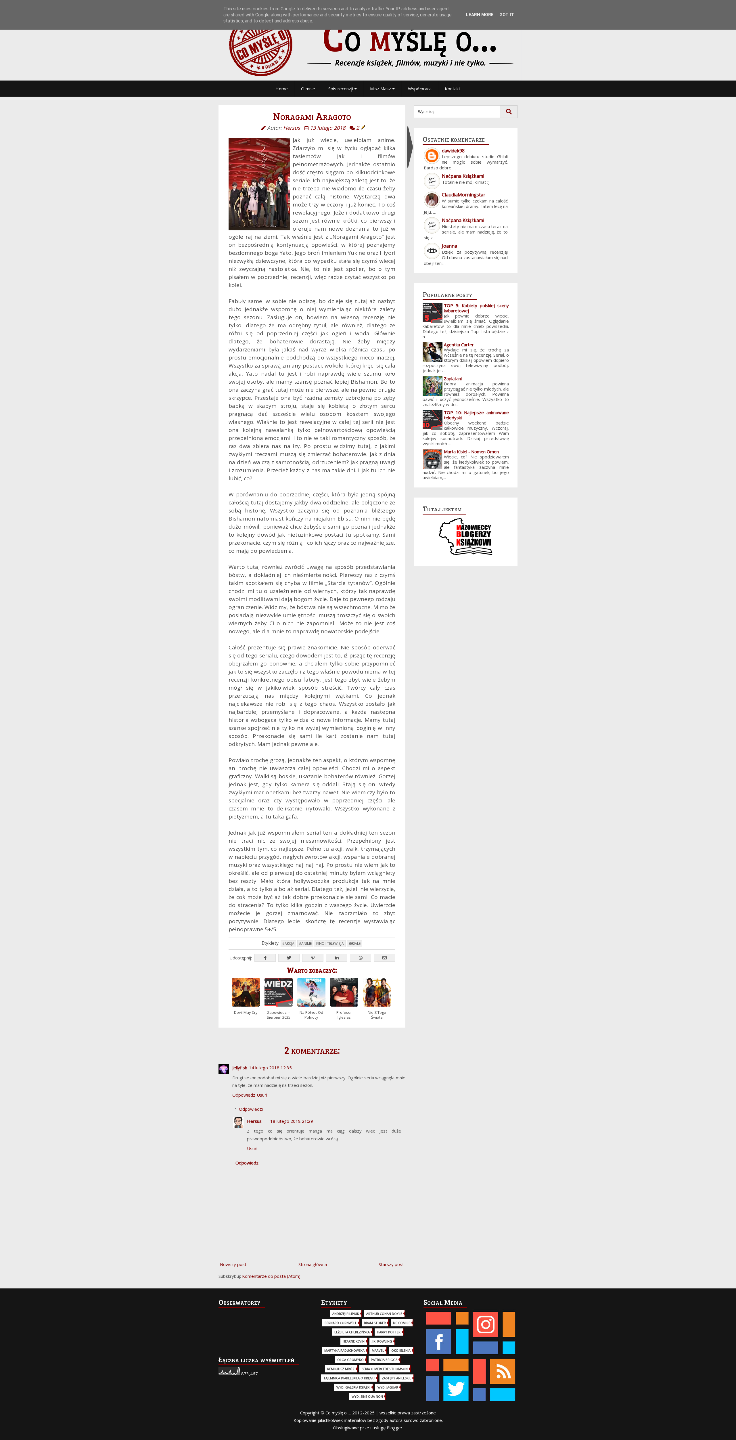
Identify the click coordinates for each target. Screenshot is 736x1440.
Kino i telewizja (330, 943)
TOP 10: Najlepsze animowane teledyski (476, 415)
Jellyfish (239, 1067)
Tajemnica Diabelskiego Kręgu (349, 1378)
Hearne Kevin (354, 1341)
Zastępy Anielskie (396, 1378)
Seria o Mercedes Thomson (385, 1369)
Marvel (378, 1350)
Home (281, 88)
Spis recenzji (341, 88)
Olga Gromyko (350, 1359)
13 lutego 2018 (327, 127)
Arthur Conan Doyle (384, 1313)
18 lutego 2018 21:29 (291, 1121)
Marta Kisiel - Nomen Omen (471, 451)
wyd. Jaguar (387, 1387)
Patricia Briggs (384, 1359)
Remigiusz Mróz (340, 1369)
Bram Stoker (375, 1323)
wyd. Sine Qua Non (367, 1396)
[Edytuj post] (363, 127)
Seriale (354, 943)
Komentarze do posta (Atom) (271, 1276)
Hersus (254, 1121)
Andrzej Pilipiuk (345, 1313)
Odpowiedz (243, 1095)
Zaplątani (453, 378)
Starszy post (391, 1264)
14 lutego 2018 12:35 (270, 1067)
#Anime (305, 943)
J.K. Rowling (382, 1341)
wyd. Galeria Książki (353, 1387)
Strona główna (312, 1264)
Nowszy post (233, 1264)
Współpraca (420, 88)
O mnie (308, 88)
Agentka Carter (459, 344)
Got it (506, 14)
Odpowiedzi (251, 1109)
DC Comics (401, 1323)
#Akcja (288, 943)
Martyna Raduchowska (344, 1350)
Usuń (262, 1095)
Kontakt (452, 88)
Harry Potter (388, 1332)
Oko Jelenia (401, 1350)
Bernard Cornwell (341, 1323)
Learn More (480, 14)
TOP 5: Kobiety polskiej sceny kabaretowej (476, 308)
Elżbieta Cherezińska (352, 1332)
